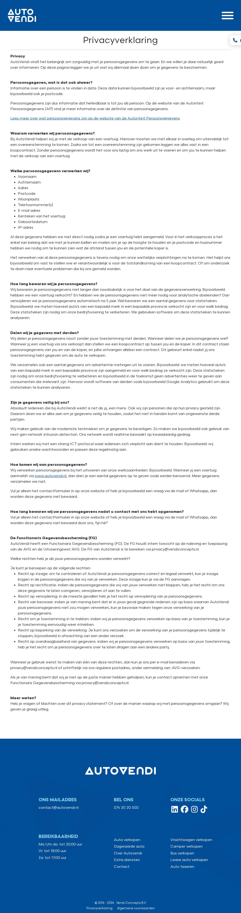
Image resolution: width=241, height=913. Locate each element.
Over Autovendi (128, 853)
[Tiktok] (204, 811)
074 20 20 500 (126, 807)
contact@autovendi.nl (59, 807)
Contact (121, 867)
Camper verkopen (186, 846)
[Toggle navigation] (227, 15)
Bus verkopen (182, 853)
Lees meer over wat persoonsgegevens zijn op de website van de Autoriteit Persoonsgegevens (95, 118)
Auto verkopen (127, 840)
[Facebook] (184, 811)
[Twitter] (174, 811)
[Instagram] (194, 811)
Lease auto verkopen (189, 860)
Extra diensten (127, 860)
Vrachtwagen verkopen (191, 840)
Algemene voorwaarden (136, 908)
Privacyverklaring (99, 908)
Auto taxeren (182, 867)
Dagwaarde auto (129, 846)
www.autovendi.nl (50, 476)
